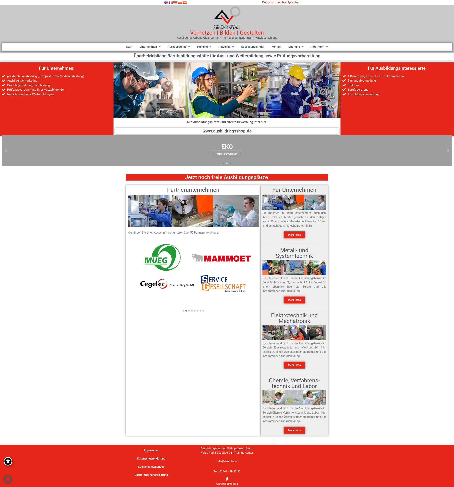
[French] (171, 2)
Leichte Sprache (287, 2)
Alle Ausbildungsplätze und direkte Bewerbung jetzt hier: (227, 122)
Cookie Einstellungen (151, 466)
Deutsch (267, 2)
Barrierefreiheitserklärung (151, 475)
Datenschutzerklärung (151, 458)
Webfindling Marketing (227, 484)
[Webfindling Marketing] (227, 479)
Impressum (151, 450)
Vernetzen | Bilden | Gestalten (227, 32)
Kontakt (276, 46)
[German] (175, 2)
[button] (6, 150)
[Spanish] (184, 2)
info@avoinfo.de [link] (227, 461)
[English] (166, 2)
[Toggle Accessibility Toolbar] (8, 461)
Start (129, 46)
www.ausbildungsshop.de (227, 131)
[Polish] (180, 2)
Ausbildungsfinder (252, 46)
